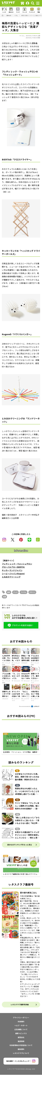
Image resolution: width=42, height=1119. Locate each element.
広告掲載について (21, 1029)
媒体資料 (21, 1049)
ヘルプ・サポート (21, 1025)
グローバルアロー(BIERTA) (13, 567)
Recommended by (25, 706)
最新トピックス (21, 1033)
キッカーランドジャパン (12, 570)
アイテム (23, 592)
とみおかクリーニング (11, 576)
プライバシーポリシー (21, 1017)
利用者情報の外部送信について (21, 1045)
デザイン (32, 592)
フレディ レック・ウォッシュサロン (17, 563)
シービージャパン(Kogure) (13, 573)
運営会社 (21, 1037)
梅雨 (8, 592)
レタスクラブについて (21, 1053)
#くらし (22, 36)
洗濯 (4, 597)
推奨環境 (21, 1041)
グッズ (15, 592)
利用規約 (21, 1021)
